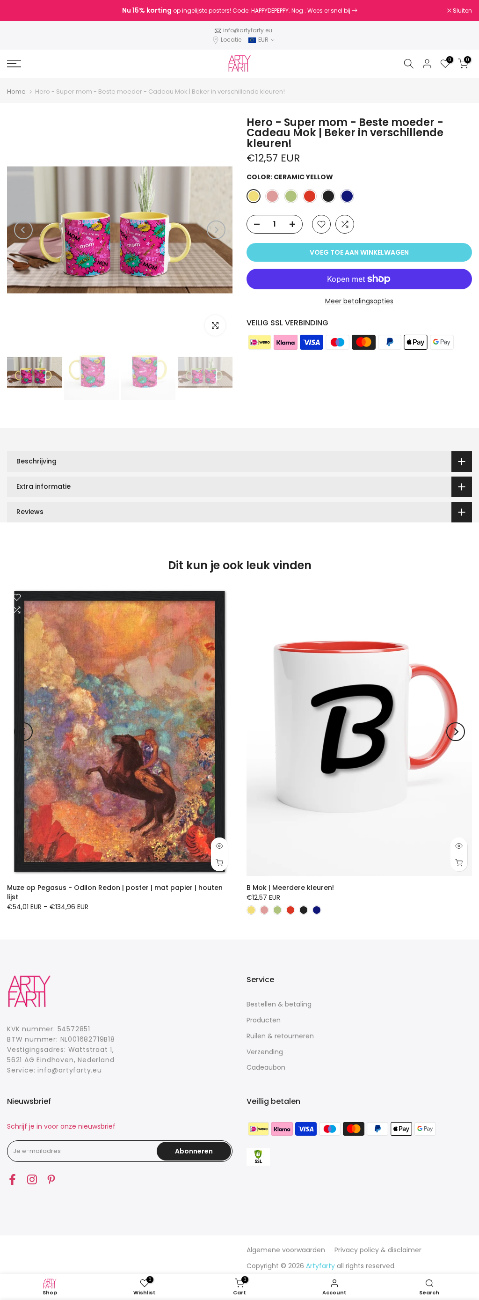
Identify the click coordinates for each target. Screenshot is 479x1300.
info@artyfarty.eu (247, 30)
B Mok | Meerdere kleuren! (290, 887)
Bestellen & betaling (279, 1004)
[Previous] (23, 229)
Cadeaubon (266, 1067)
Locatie (231, 40)
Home (16, 91)
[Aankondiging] (239, 10)
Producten (264, 1020)
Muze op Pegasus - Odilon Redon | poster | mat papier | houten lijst (115, 891)
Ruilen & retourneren (280, 1036)
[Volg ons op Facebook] (12, 1179)
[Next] (216, 229)
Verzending (265, 1052)
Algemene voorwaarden (286, 1250)
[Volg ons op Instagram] (32, 1179)
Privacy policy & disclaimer (377, 1250)
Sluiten (21, 11)
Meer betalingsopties (359, 301)
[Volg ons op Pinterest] (51, 1179)
